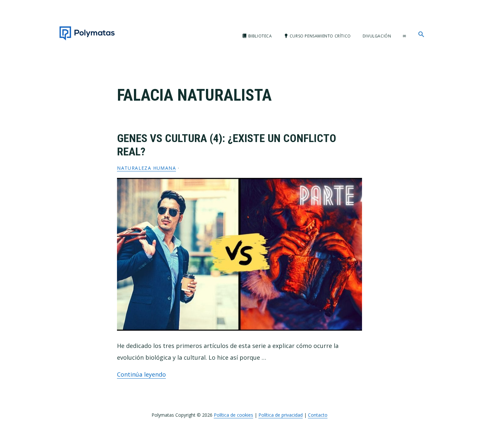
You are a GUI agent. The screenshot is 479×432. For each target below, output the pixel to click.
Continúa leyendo (141, 374)
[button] (421, 34)
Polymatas (87, 33)
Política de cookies (233, 415)
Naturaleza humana (146, 168)
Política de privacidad (280, 415)
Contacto (317, 415)
